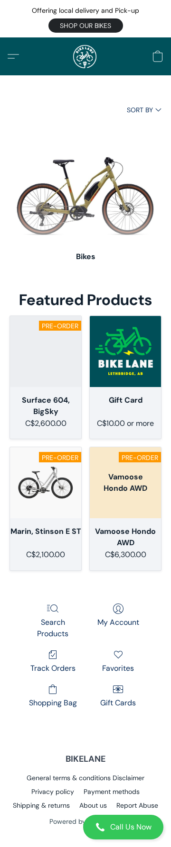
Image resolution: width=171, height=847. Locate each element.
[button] (85, 25)
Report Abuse (137, 805)
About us (93, 805)
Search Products (52, 628)
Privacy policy (52, 791)
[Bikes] (86, 182)
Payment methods (112, 791)
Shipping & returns (41, 805)
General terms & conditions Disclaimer (85, 778)
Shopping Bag (53, 703)
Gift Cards (118, 703)
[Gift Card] (125, 351)
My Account (118, 622)
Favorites (118, 668)
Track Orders (53, 668)
